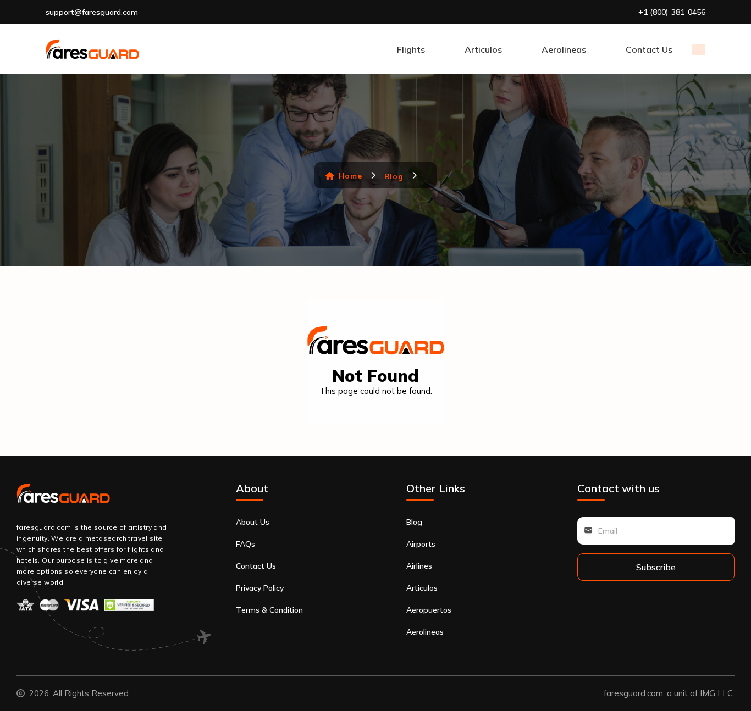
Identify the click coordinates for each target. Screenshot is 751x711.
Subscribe (656, 567)
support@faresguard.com (92, 12)
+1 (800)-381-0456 (671, 12)
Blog (393, 176)
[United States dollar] (698, 49)
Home (350, 176)
